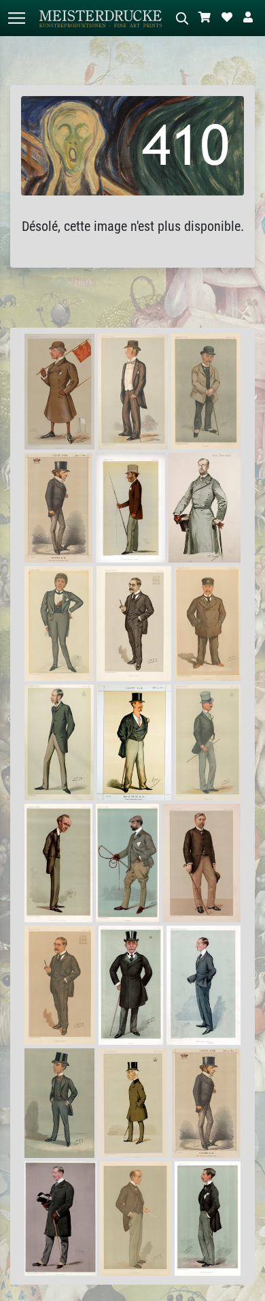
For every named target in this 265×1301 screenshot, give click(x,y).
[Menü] (16, 18)
